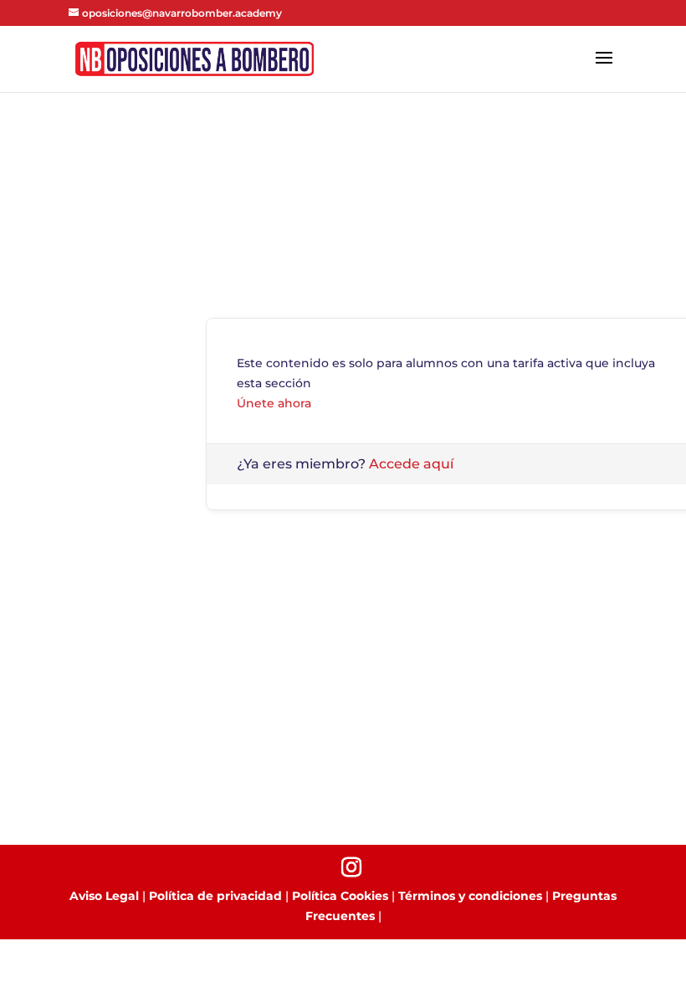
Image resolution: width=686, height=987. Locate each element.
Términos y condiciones (470, 895)
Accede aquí (411, 464)
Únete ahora (274, 403)
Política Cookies (340, 895)
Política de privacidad (215, 895)
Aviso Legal (104, 895)
